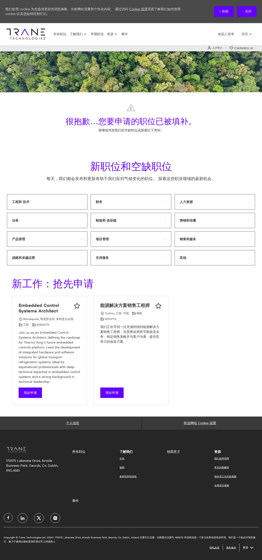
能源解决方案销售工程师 (125, 305)
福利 (122, 467)
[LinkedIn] (22, 518)
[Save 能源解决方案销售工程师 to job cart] (158, 306)
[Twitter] (39, 518)
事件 (124, 34)
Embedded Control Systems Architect (39, 308)
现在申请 (30, 393)
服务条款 (231, 547)
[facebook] (8, 517)
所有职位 (60, 34)
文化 (122, 458)
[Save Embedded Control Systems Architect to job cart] (77, 306)
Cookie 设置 (138, 9)
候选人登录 (226, 34)
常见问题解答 (221, 467)
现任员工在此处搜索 (225, 476)
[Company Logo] (25, 34)
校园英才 (173, 451)
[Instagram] (55, 518)
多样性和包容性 (128, 476)
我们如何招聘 (221, 458)
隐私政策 (214, 547)
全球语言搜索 (221, 485)
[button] (214, 48)
